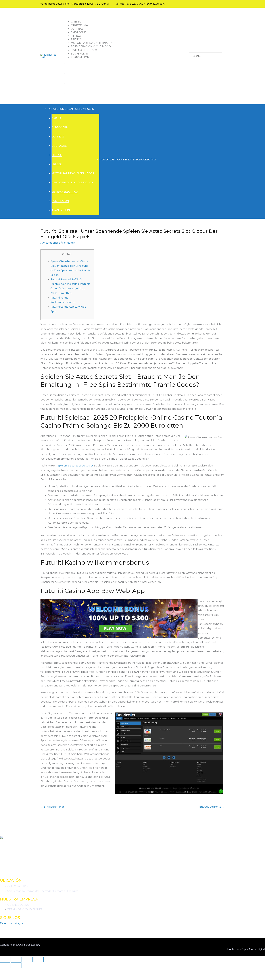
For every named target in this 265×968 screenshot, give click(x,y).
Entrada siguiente (211, 806)
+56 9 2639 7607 (135, 3)
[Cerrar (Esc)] (38, 959)
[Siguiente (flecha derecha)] (16, 965)
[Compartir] (27, 959)
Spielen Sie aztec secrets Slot (75, 465)
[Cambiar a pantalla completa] (16, 959)
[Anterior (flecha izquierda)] (5, 965)
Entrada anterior (52, 806)
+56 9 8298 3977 (156, 3)
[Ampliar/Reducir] (5, 959)
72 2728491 (102, 3)
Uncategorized (51, 242)
